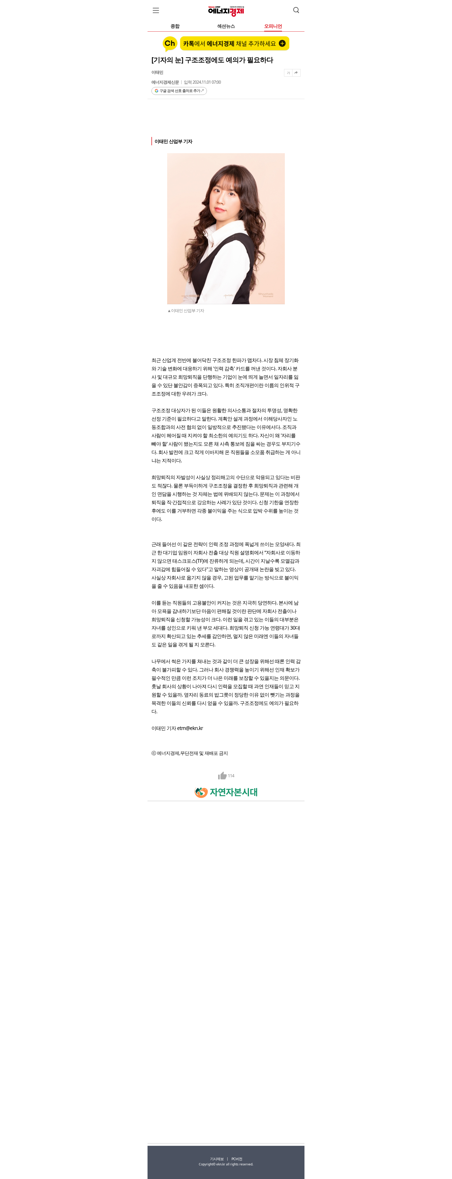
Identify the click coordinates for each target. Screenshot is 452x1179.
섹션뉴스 (226, 26)
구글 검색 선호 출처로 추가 (180, 90)
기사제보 (217, 1158)
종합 (175, 26)
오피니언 (273, 26)
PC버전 (236, 1158)
